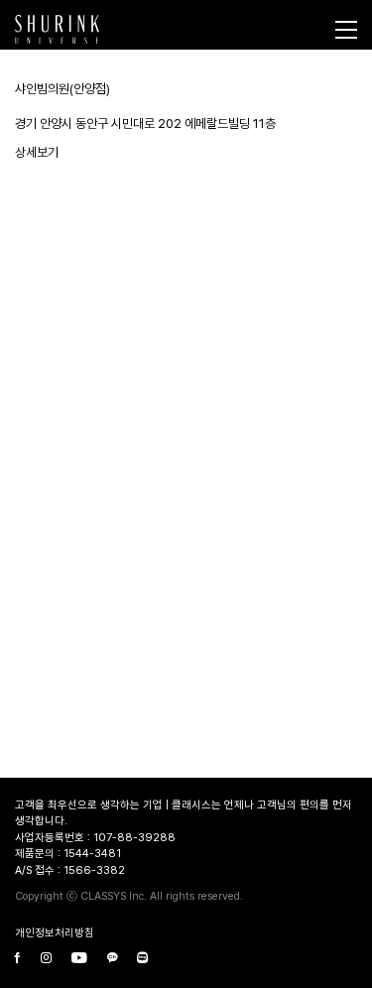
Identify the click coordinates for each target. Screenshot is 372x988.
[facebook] (18, 959)
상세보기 (37, 152)
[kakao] (112, 959)
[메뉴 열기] (346, 30)
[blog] (142, 959)
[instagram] (46, 959)
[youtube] (79, 959)
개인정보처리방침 (54, 932)
